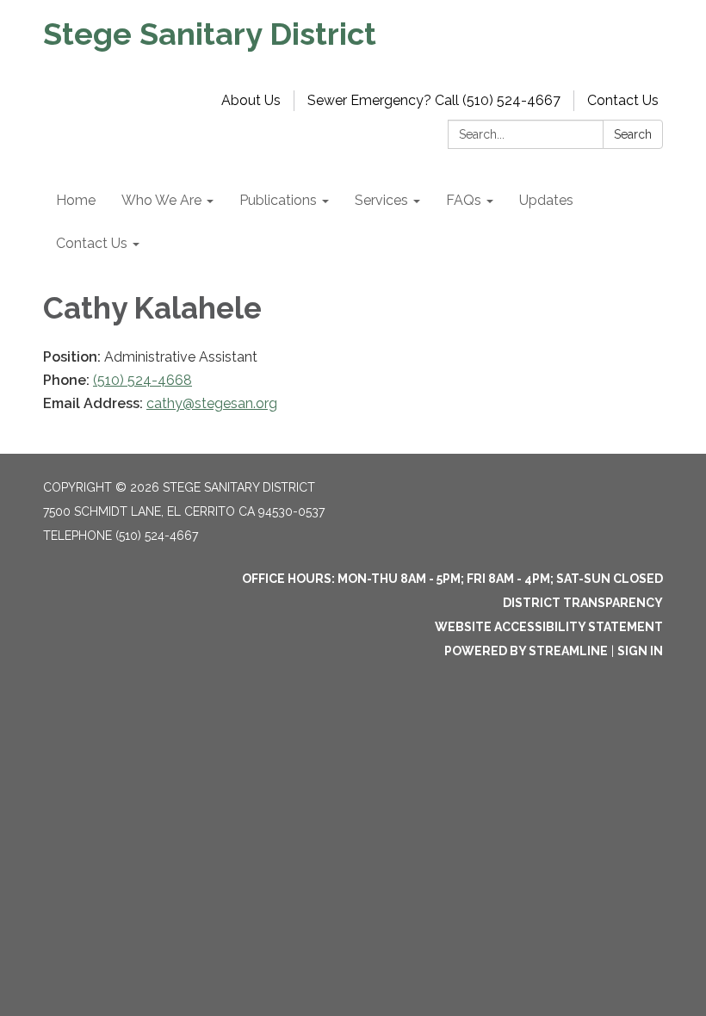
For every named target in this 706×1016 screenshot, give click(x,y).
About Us (251, 100)
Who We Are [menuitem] (161, 200)
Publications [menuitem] (278, 200)
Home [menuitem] (76, 200)
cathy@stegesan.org (211, 403)
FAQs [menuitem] (463, 200)
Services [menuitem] (381, 200)
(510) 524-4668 (142, 380)
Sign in (640, 651)
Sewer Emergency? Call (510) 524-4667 (433, 100)
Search (633, 134)
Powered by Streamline (526, 651)
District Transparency (583, 603)
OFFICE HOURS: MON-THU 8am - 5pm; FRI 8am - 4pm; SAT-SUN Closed (452, 578)
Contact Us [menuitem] (91, 243)
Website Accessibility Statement (549, 627)
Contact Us (623, 100)
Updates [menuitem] (546, 200)
